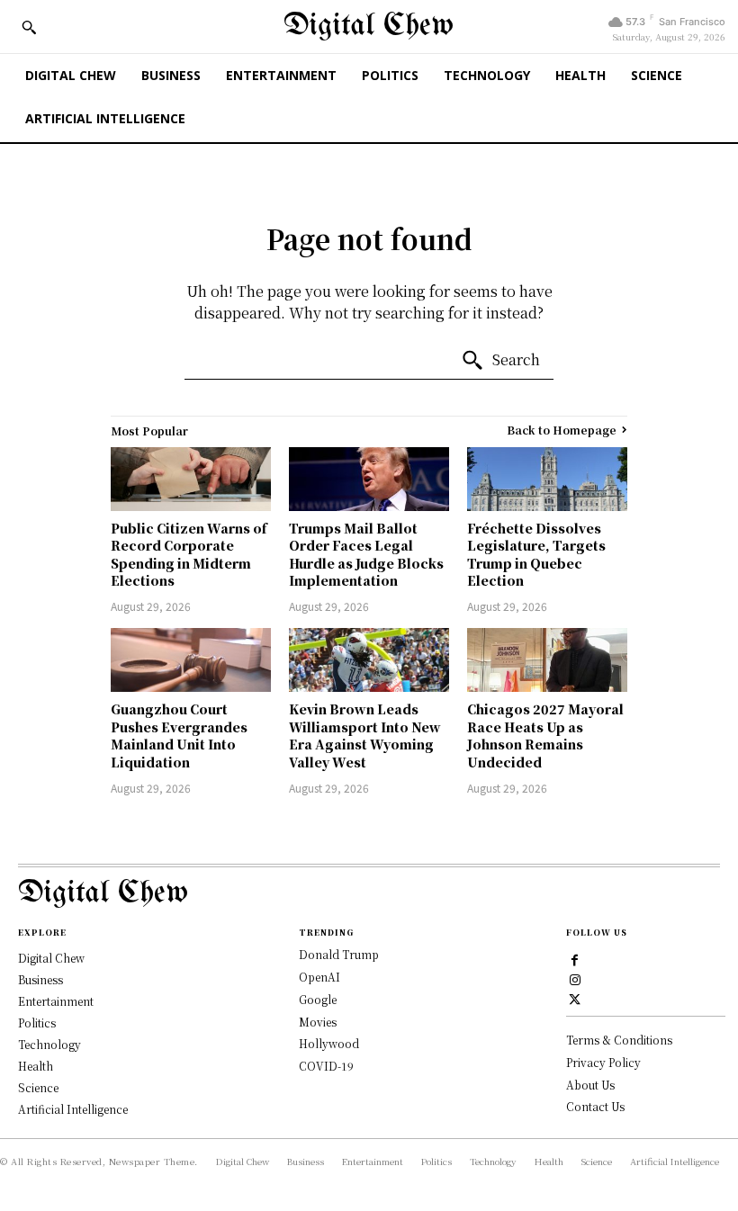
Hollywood (329, 1043)
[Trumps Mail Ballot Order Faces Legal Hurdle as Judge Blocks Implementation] (369, 479)
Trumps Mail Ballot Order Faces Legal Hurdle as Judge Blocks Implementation (366, 554)
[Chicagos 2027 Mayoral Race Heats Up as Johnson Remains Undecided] (547, 660)
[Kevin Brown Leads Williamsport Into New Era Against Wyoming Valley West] (369, 660)
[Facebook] (575, 959)
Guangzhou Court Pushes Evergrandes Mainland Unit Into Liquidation (179, 735)
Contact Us (595, 1106)
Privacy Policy (603, 1062)
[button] (29, 27)
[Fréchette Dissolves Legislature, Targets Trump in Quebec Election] (547, 479)
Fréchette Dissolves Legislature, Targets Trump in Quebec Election (536, 554)
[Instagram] (575, 979)
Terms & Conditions (619, 1039)
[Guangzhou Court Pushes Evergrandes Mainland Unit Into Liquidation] (191, 660)
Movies (318, 1021)
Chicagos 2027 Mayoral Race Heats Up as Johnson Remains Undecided (545, 735)
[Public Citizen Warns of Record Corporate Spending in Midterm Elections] (191, 479)
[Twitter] (575, 998)
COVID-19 (326, 1065)
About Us (590, 1084)
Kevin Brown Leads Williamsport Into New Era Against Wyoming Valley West (365, 735)
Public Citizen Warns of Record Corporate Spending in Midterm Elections (188, 554)
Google (318, 999)
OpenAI (319, 976)
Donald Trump (339, 954)
